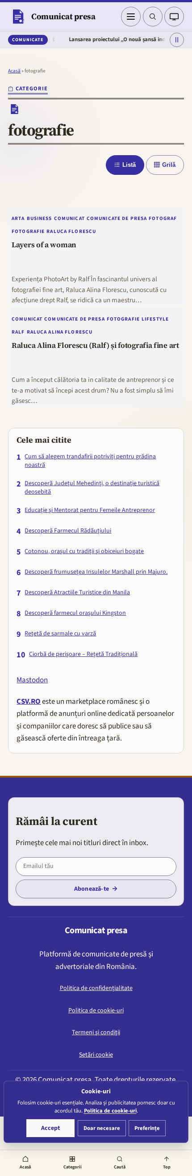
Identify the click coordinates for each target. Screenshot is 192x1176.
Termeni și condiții (96, 1032)
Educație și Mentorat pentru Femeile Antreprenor (90, 510)
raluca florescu (71, 231)
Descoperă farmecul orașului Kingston (75, 613)
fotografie (28, 231)
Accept (50, 1128)
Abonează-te (91, 888)
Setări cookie (96, 1054)
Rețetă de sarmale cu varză (60, 634)
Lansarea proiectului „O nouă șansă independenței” (124, 39)
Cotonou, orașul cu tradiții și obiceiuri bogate (84, 551)
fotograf (163, 218)
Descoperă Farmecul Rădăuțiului (68, 531)
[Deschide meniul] (131, 16)
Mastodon (32, 680)
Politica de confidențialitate (96, 988)
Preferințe (147, 1128)
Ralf (18, 332)
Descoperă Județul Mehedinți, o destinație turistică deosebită (92, 487)
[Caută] (153, 16)
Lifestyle (155, 319)
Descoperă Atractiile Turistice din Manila (77, 592)
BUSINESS (39, 218)
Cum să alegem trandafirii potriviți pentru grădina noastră (90, 461)
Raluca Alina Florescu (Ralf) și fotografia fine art (95, 346)
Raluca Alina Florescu (60, 332)
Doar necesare (101, 1128)
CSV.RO (29, 701)
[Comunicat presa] (18, 16)
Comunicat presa (63, 16)
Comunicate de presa (117, 218)
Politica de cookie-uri (96, 1010)
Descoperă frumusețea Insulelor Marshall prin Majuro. (96, 572)
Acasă (14, 71)
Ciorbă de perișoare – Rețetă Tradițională (83, 654)
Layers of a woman (44, 245)
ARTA (18, 218)
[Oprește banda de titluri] (177, 40)
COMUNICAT (69, 218)
